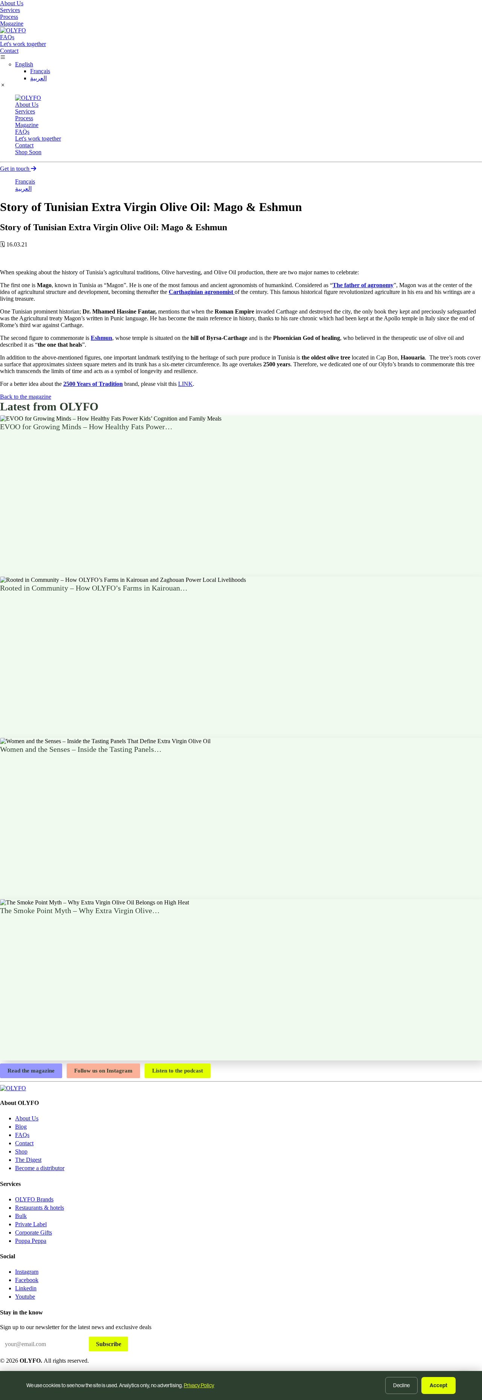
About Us (11, 3)
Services (10, 10)
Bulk (21, 1216)
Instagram (26, 1271)
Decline (401, 1385)
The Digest (28, 1160)
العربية (38, 78)
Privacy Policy (199, 1385)
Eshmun (101, 338)
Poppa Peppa (30, 1241)
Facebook (26, 1280)
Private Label (31, 1224)
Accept (438, 1385)
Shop (28, 152)
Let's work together (23, 44)
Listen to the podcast (177, 1071)
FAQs (7, 37)
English (24, 64)
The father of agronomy (363, 285)
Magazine (11, 23)
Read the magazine (31, 1071)
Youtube (25, 1296)
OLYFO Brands (34, 1199)
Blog (21, 1126)
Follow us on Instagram (103, 1071)
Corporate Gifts (33, 1232)
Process (9, 17)
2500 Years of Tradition (93, 384)
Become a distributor (39, 1168)
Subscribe (108, 1344)
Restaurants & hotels (39, 1207)
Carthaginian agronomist (202, 292)
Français (40, 71)
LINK (185, 384)
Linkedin (26, 1288)
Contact (9, 50)
